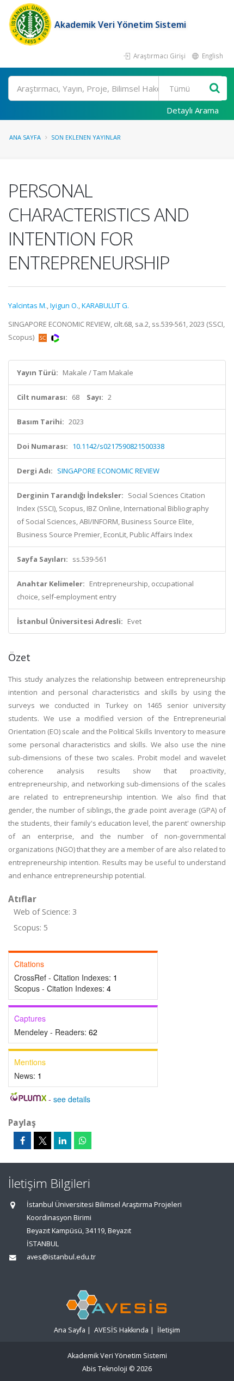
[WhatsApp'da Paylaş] (82, 1140)
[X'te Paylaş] (42, 1140)
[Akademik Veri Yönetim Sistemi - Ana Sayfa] (31, 24)
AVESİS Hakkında (121, 1330)
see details (71, 1099)
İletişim (168, 1330)
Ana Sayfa (25, 137)
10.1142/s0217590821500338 (118, 446)
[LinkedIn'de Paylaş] (62, 1140)
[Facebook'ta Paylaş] (22, 1140)
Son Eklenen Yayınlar (86, 137)
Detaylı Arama (193, 110)
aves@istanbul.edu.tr (61, 1257)
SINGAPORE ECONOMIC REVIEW (108, 471)
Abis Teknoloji (104, 1368)
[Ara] (214, 88)
